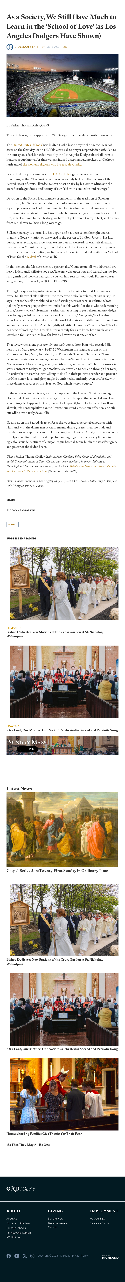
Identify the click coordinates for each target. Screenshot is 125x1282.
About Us (12, 1218)
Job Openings (97, 1218)
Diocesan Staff (26, 47)
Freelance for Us (99, 1223)
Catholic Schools (16, 1228)
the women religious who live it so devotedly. (52, 164)
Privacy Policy (80, 1255)
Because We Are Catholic (57, 1225)
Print (13, 524)
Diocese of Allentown (19, 1223)
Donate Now (55, 1218)
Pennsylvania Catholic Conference (19, 1234)
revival (31, 257)
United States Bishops (27, 145)
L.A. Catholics (62, 174)
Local (65, 46)
